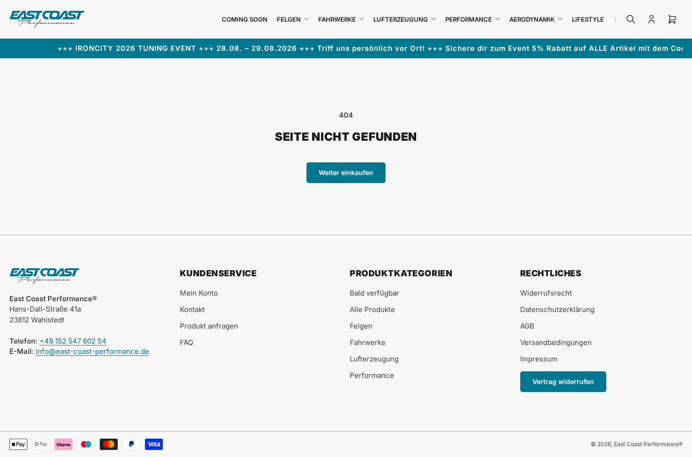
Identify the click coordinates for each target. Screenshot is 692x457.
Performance (468, 19)
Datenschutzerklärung (557, 309)
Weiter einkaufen (346, 172)
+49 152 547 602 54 (73, 341)
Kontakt (192, 309)
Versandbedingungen (556, 342)
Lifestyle (588, 19)
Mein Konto (199, 293)
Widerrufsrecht (546, 293)
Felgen (289, 19)
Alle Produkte (372, 309)
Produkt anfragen (209, 325)
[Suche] (630, 19)
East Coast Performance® (648, 444)
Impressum (538, 358)
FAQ (186, 342)
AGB (527, 325)
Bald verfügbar (374, 293)
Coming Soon (244, 19)
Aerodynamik (532, 19)
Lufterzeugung (400, 19)
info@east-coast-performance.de (92, 351)
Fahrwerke (337, 19)
